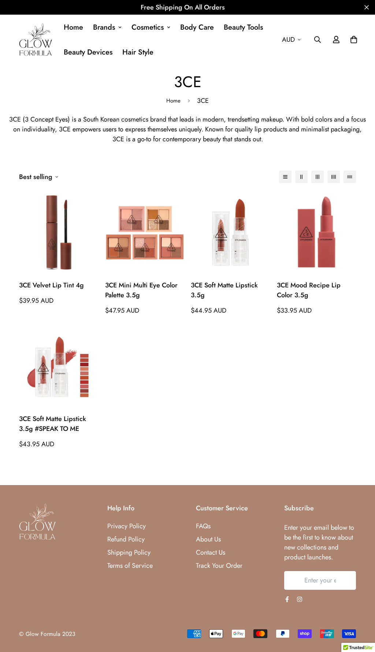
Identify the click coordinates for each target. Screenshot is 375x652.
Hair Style (137, 52)
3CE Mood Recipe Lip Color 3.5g (309, 290)
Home (73, 27)
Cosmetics (147, 27)
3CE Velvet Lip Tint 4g (51, 285)
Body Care (197, 27)
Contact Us (210, 552)
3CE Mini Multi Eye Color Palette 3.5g (141, 290)
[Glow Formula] (35, 39)
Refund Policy (126, 539)
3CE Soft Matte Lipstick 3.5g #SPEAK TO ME (52, 423)
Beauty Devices (88, 52)
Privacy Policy (126, 526)
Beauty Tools (243, 27)
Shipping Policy (129, 552)
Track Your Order (219, 565)
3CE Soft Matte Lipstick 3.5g (224, 290)
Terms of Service (130, 565)
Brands (104, 27)
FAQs (203, 526)
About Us (208, 539)
